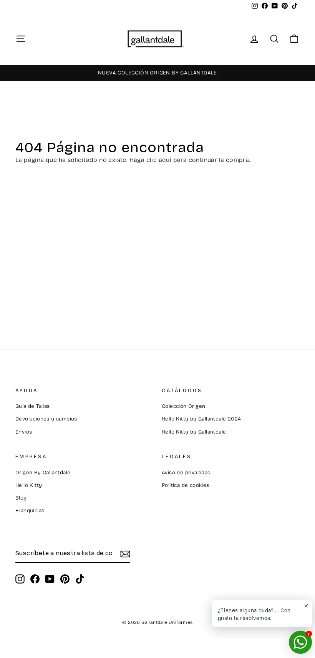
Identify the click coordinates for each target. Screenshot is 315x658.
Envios (23, 432)
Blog (21, 498)
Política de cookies (185, 485)
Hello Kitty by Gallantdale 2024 (201, 419)
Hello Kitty (28, 485)
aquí (165, 159)
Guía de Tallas (32, 406)
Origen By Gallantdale (42, 472)
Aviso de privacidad (186, 472)
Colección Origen (183, 406)
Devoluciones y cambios (46, 419)
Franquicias (29, 510)
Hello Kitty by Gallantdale (194, 432)
